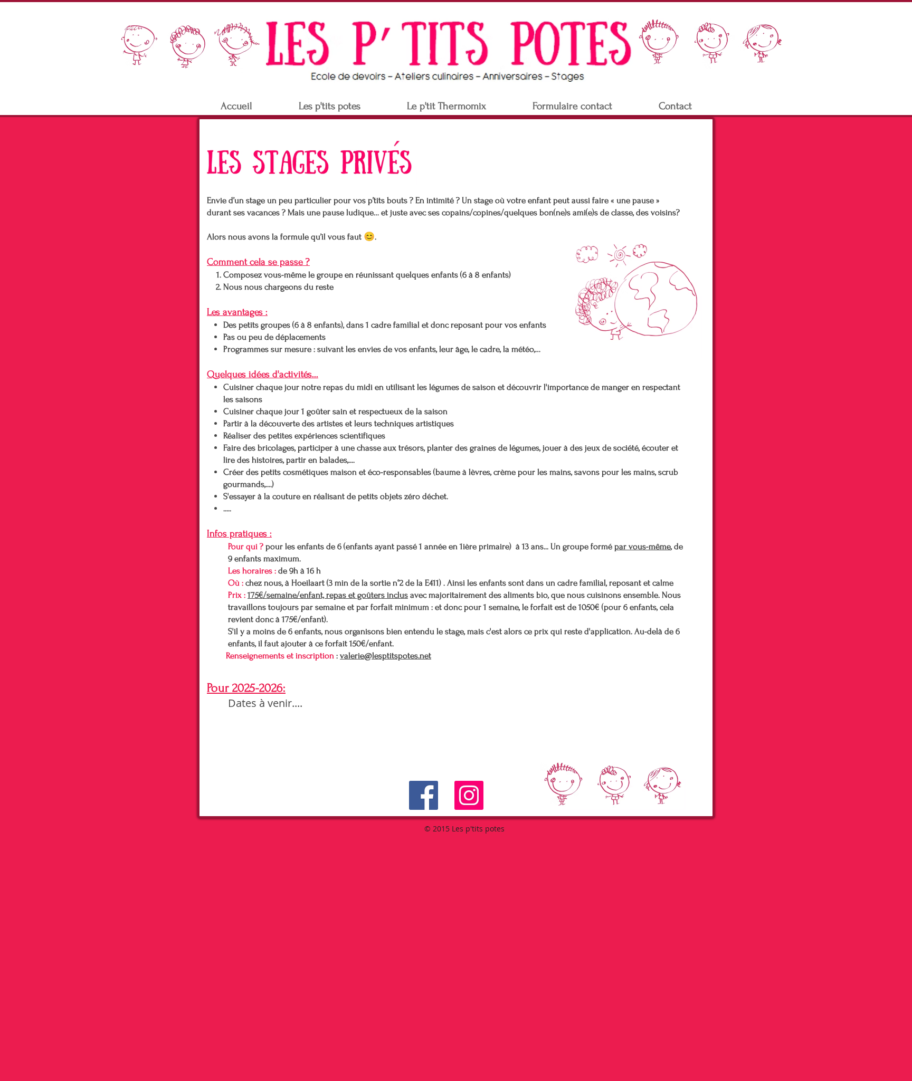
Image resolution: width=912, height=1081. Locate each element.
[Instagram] (468, 795)
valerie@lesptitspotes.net (385, 655)
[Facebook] (423, 795)
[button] (330, 106)
